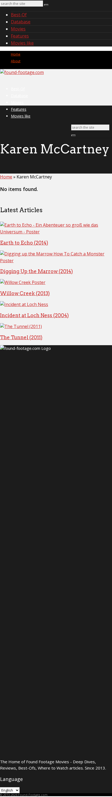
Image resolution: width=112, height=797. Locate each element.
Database (20, 22)
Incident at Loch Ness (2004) (34, 315)
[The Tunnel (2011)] (21, 326)
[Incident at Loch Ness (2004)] (24, 304)
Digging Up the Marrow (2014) (36, 271)
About (15, 61)
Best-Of (19, 15)
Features (20, 36)
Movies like (22, 43)
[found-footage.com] (22, 72)
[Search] (46, 5)
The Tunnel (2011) (21, 337)
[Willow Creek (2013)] (22, 282)
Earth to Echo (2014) (24, 243)
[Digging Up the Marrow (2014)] (56, 261)
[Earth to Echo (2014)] (56, 232)
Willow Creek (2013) (25, 293)
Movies (18, 29)
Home (15, 54)
